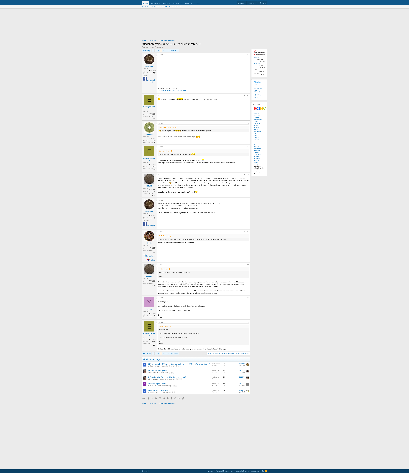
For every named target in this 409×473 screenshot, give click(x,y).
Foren (145, 3)
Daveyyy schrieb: (164, 151)
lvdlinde (153, 260)
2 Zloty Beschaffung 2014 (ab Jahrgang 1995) (167, 377)
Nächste (173, 51)
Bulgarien (257, 123)
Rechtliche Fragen (167, 386)
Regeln (256, 90)
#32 (248, 95)
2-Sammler (151, 392)
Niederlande (257, 149)
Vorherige (147, 51)
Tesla (197, 3)
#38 (248, 265)
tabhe (150, 373)
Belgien (256, 122)
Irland (255, 133)
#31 (248, 55)
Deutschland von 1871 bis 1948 (171, 366)
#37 (248, 232)
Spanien (256, 160)
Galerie (165, 3)
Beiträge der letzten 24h (160, 7)
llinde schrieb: (163, 269)
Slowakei (256, 156)
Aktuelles (154, 3)
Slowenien (257, 158)
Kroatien (256, 137)
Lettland (256, 139)
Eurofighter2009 (148, 47)
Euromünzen (164, 373)
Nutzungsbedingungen (242, 471)
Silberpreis (257, 63)
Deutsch (146, 471)
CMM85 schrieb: (164, 236)
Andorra (256, 118)
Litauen (256, 141)
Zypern (256, 164)
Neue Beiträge (146, 7)
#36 (248, 200)
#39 (248, 298)
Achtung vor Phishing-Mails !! (160, 390)
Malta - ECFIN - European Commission (172, 90)
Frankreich (257, 129)
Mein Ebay (189, 3)
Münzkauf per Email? (157, 383)
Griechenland (258, 131)
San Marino (257, 154)
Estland (256, 125)
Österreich (257, 150)
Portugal (256, 153)
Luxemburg (257, 143)
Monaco (256, 147)
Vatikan (256, 162)
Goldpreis (257, 57)
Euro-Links (257, 116)
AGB (232, 471)
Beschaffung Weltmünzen (167, 379)
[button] (159, 3)
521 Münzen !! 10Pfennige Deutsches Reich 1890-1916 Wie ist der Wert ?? (179, 364)
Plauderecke (167, 392)
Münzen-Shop (258, 92)
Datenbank (257, 98)
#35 (248, 174)
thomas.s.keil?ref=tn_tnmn (151, 81)
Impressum (257, 94)
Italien (256, 135)
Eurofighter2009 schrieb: (167, 127)
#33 (248, 123)
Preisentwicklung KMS (157, 370)
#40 (248, 322)
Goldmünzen (258, 114)
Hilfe (262, 471)
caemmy (150, 386)
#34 (248, 147)
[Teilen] (244, 55)
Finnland (256, 127)
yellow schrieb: (163, 326)
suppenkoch (241, 392)
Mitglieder (176, 3)
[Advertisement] (204, 24)
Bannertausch (258, 88)
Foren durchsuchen (175, 7)
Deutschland (258, 120)
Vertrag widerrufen (222, 471)
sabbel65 (151, 366)
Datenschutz (258, 96)
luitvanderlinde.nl (150, 256)
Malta (255, 145)
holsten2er (242, 385)
